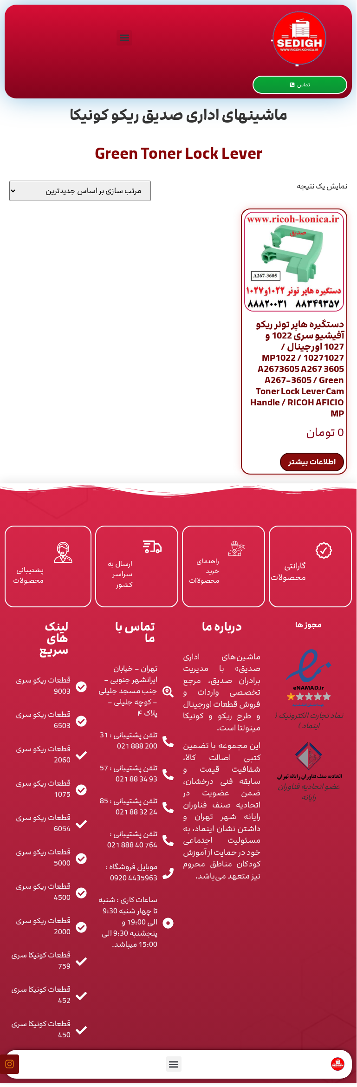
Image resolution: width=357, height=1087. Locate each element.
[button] (124, 38)
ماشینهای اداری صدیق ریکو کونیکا (178, 115)
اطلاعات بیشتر (312, 462)
